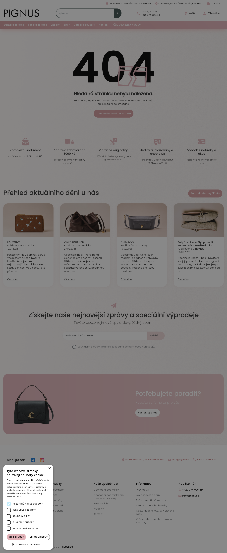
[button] (28, 544)
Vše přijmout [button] (16, 537)
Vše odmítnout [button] (39, 537)
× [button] (49, 468)
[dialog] (28, 507)
